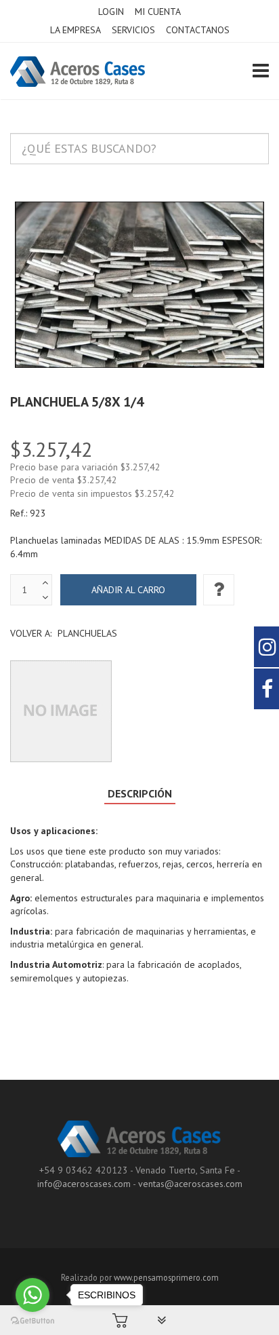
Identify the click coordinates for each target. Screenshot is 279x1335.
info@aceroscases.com (84, 1184)
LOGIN (111, 11)
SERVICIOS (133, 30)
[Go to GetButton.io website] (32, 1321)
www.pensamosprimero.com (166, 1277)
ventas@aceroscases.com (190, 1184)
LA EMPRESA (75, 30)
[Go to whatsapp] (32, 1295)
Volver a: (63, 633)
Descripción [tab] (140, 793)
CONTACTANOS (198, 30)
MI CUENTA (158, 11)
